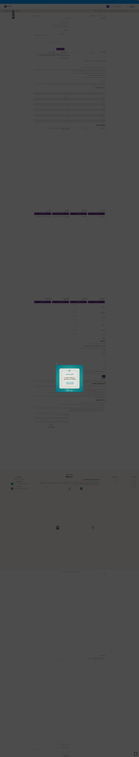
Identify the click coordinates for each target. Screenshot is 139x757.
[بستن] (56, 363)
